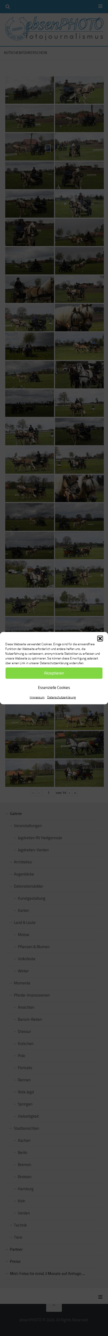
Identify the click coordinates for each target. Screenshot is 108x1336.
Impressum (37, 697)
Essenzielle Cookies (54, 687)
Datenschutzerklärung (61, 697)
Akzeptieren (54, 673)
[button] (100, 638)
